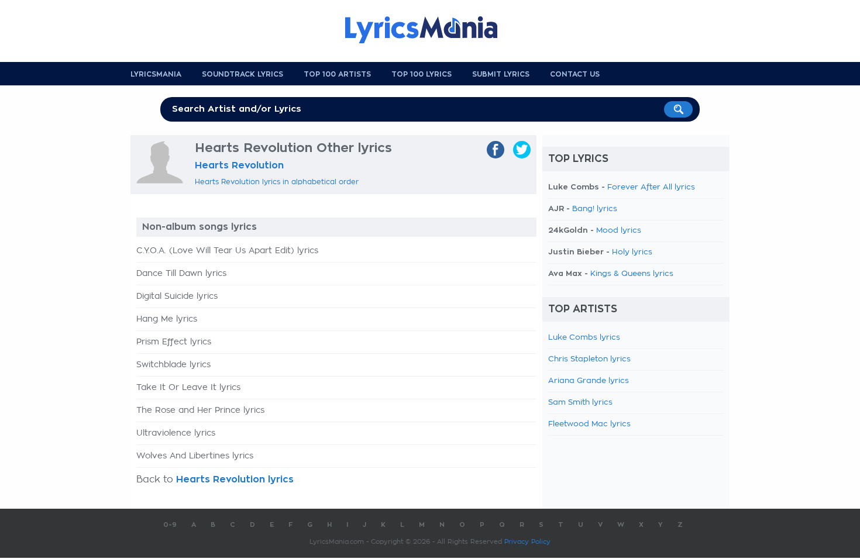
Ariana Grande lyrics (588, 381)
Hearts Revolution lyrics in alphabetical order (277, 181)
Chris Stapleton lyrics (589, 359)
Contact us (575, 74)
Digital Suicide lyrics (177, 296)
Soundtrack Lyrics (242, 74)
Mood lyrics (618, 230)
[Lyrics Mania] (430, 30)
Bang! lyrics (594, 209)
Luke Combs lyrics (584, 337)
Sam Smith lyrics (580, 402)
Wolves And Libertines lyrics (194, 456)
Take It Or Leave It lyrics (188, 388)
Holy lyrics (632, 252)
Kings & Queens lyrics (631, 274)
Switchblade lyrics (173, 365)
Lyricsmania (155, 74)
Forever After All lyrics (651, 187)
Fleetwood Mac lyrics (589, 424)
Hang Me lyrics (166, 319)
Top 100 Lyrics (421, 74)
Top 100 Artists (337, 74)
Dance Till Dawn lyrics (181, 274)
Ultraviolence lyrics (175, 433)
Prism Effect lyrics (173, 342)
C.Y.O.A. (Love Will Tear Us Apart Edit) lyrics (227, 251)
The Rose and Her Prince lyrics (200, 410)
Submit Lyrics (500, 74)
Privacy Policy (527, 542)
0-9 (170, 525)
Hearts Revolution (239, 165)
